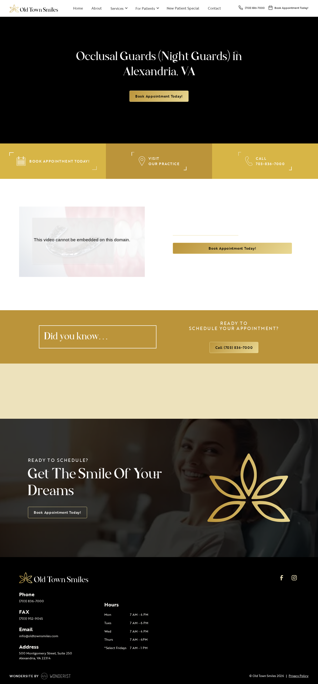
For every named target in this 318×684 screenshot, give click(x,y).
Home (78, 8)
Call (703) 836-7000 (234, 347)
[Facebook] (282, 577)
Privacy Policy (298, 676)
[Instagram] (294, 577)
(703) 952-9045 (31, 618)
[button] (118, 8)
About (96, 8)
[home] (34, 8)
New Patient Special (183, 8)
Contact (214, 8)
